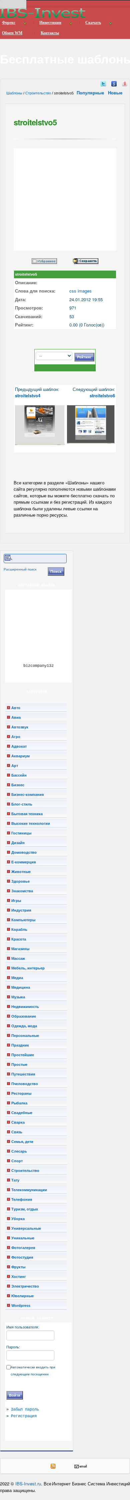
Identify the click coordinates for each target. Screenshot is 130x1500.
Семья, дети (22, 1142)
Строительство (38, 93)
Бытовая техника (27, 814)
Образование (23, 1016)
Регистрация (24, 1416)
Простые (19, 1064)
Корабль (19, 930)
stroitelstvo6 (102, 395)
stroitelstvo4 (27, 395)
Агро (15, 737)
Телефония (21, 1199)
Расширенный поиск (20, 569)
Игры (16, 901)
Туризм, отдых (24, 1209)
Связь (16, 1132)
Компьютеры (23, 920)
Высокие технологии (30, 823)
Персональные (25, 1036)
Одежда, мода (24, 1026)
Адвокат (19, 746)
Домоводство (24, 852)
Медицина (20, 987)
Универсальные (26, 1228)
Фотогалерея (23, 1248)
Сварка (18, 1122)
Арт (14, 766)
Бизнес (17, 785)
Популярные (91, 92)
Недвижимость (25, 1007)
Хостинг (18, 1277)
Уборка (18, 1219)
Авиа (16, 717)
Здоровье (20, 881)
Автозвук (19, 727)
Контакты (50, 33)
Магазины (20, 949)
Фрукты (18, 1267)
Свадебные (21, 1113)
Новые (116, 92)
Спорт (17, 1161)
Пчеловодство (24, 1084)
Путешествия (23, 1074)
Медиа (17, 978)
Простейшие (22, 1055)
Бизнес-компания (27, 795)
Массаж (18, 958)
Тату (15, 1180)
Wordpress (20, 1306)
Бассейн (19, 775)
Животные (21, 872)
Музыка (18, 997)
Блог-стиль (21, 804)
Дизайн (18, 843)
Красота (18, 939)
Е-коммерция (23, 862)
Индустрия (21, 910)
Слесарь (19, 1151)
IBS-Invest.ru (28, 1483)
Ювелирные (22, 1296)
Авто (15, 708)
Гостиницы (21, 833)
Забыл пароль (25, 1409)
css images (80, 291)
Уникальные (22, 1238)
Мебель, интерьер (28, 968)
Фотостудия (22, 1257)
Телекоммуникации (29, 1190)
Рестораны (21, 1093)
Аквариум (20, 756)
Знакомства (22, 891)
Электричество (25, 1286)
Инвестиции (50, 22)
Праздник (20, 1045)
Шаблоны (14, 93)
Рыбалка (19, 1103)
